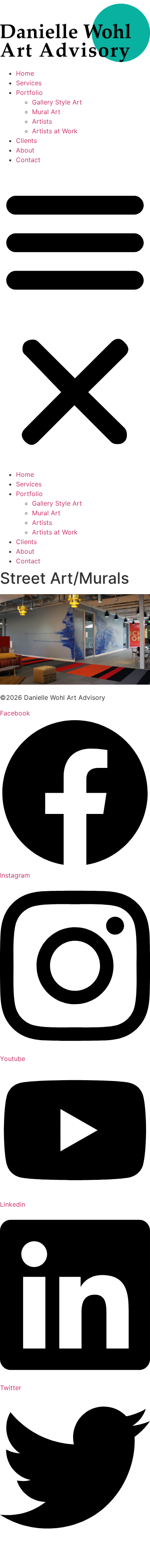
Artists (42, 121)
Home (25, 73)
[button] (75, 317)
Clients (26, 141)
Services (29, 83)
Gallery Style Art (57, 102)
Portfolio (29, 92)
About (25, 150)
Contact (28, 160)
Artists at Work (55, 131)
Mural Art (46, 112)
